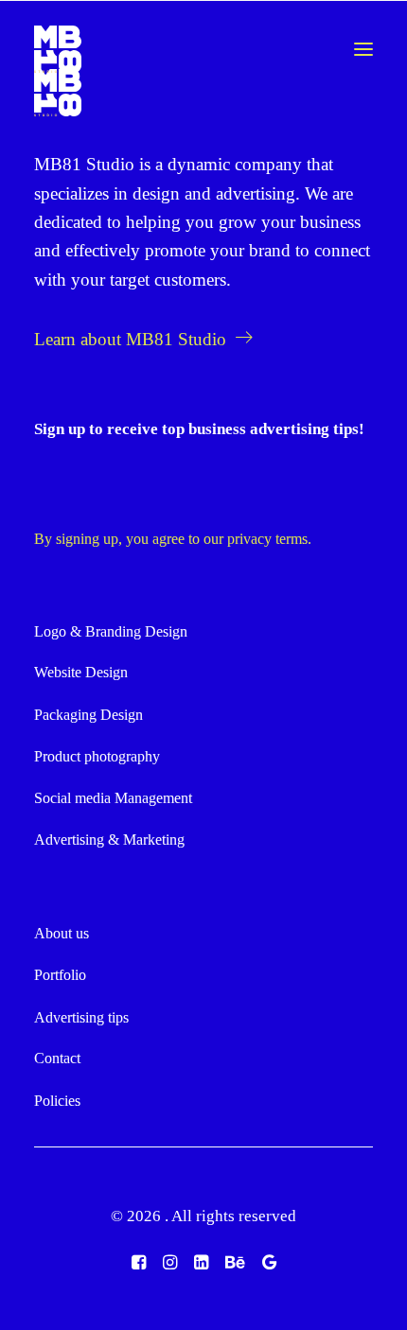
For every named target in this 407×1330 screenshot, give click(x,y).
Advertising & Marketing (109, 839)
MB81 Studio (84, 164)
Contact (57, 1058)
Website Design (81, 672)
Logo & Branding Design (110, 631)
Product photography (97, 756)
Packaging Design (88, 715)
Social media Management (113, 798)
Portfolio (60, 975)
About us (61, 933)
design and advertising (214, 193)
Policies (57, 1101)
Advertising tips (81, 1017)
